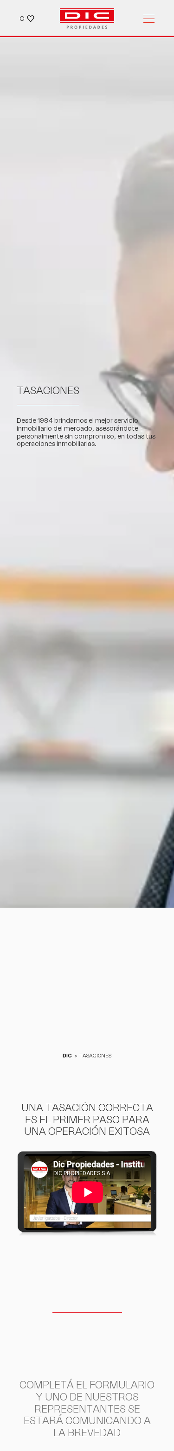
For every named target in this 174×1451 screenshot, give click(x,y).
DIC (67, 1055)
